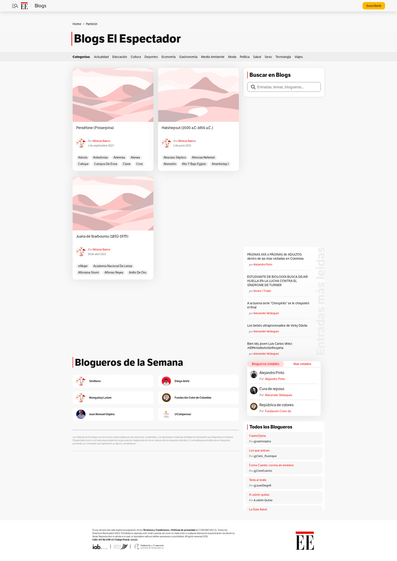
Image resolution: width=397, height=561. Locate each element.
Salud (257, 57)
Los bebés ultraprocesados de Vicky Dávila (278, 325)
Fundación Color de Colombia (278, 411)
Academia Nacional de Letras (112, 266)
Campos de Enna (105, 164)
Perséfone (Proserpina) (95, 128)
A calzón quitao (259, 495)
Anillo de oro (137, 272)
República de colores (276, 405)
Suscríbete (373, 6)
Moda (232, 57)
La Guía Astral (258, 509)
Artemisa (119, 157)
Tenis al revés (257, 480)
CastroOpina (257, 436)
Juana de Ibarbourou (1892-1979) (102, 236)
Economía (169, 57)
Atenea (135, 157)
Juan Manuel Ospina (102, 414)
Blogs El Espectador (127, 39)
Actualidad (101, 57)
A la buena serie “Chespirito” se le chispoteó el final (278, 305)
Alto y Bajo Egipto (194, 164)
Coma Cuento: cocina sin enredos (271, 465)
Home (77, 24)
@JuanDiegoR (262, 485)
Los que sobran (259, 450)
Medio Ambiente (212, 57)
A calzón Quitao (263, 500)
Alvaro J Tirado (262, 291)
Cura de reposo (271, 389)
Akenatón (170, 164)
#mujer (83, 266)
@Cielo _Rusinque (265, 456)
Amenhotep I (220, 164)
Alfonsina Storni (88, 272)
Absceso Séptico (175, 157)
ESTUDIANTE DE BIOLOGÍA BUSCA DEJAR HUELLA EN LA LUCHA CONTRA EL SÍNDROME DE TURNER (277, 281)
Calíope (83, 164)
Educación (119, 57)
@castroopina (262, 441)
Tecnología (283, 57)
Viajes (299, 57)
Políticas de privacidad (183, 530)
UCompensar (183, 414)
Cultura (136, 57)
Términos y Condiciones (156, 530)
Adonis (82, 157)
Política (245, 57)
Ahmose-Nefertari (203, 157)
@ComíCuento (263, 470)
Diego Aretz (182, 381)
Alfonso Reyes (114, 272)
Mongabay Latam (100, 397)
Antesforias (100, 157)
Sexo (268, 57)
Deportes (151, 57)
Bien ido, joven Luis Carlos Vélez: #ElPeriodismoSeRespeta (269, 346)
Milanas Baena (101, 141)
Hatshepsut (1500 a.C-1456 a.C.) (187, 128)
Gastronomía (188, 57)
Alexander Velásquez (266, 313)
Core (139, 164)
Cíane (126, 164)
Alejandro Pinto (262, 264)
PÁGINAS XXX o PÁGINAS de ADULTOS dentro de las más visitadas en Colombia (275, 256)
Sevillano (95, 381)
